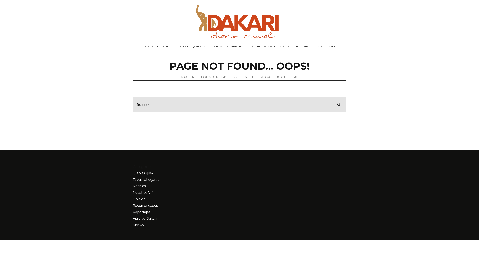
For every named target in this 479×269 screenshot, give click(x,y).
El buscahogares (264, 47)
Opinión (307, 47)
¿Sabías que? (201, 47)
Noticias (163, 47)
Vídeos (218, 47)
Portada (147, 47)
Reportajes (181, 47)
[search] (338, 104)
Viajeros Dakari (327, 47)
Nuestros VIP (289, 47)
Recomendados (237, 47)
